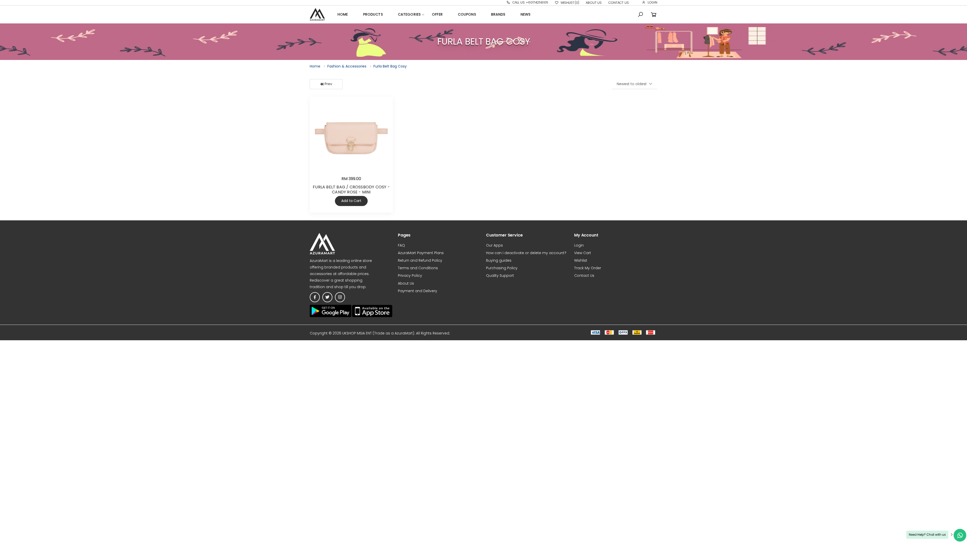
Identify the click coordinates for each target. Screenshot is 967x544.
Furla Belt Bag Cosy (390, 66)
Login (652, 2)
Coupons (467, 14)
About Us (594, 2)
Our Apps (494, 245)
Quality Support (500, 275)
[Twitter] (327, 297)
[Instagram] (340, 297)
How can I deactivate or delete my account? (526, 252)
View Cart (582, 252)
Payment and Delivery (417, 290)
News (526, 14)
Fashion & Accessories (346, 66)
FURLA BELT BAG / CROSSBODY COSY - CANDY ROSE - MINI (351, 189)
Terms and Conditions (418, 267)
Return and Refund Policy (420, 260)
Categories (409, 14)
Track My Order (587, 267)
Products (373, 14)
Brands (498, 14)
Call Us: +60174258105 (530, 2)
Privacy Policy (410, 275)
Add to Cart (351, 200)
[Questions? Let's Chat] (960, 535)
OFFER (437, 14)
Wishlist (570, 2)
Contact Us (618, 2)
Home (342, 14)
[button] (640, 14)
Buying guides (498, 260)
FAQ (401, 245)
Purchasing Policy (501, 267)
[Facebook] (315, 297)
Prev (328, 83)
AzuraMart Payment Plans (421, 252)
